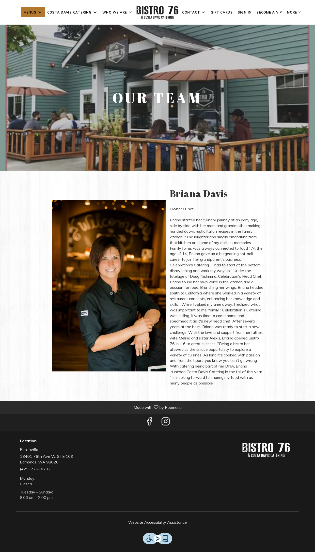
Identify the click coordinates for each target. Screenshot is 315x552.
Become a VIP (269, 12)
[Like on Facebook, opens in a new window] (149, 422)
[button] (33, 12)
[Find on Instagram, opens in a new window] (165, 422)
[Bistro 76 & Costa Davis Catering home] (157, 12)
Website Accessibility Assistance (157, 522)
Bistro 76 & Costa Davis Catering (266, 450)
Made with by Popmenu (93, 407)
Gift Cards (222, 12)
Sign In (245, 12)
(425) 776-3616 (35, 468)
